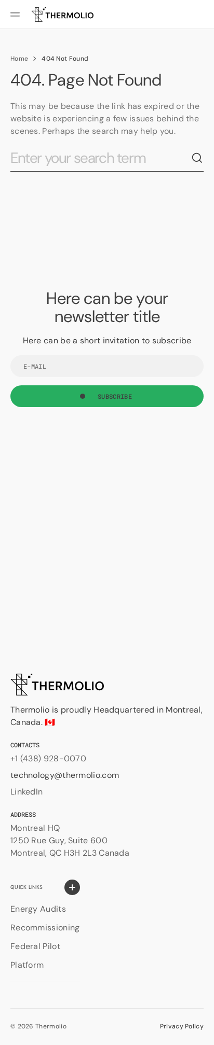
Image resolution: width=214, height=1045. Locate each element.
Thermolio (50, 1026)
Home (19, 58)
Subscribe (115, 396)
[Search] (197, 158)
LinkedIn (26, 791)
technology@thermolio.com (64, 775)
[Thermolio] (62, 14)
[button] (16, 14)
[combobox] (100, 158)
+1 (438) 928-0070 (48, 758)
